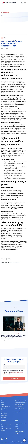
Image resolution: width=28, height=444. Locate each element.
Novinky (17, 333)
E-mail (4, 364)
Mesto (2, 402)
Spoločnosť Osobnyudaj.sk (21, 423)
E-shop (2, 411)
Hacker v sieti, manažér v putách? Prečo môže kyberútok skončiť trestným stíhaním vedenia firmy (13, 336)
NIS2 (14, 333)
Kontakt (16, 428)
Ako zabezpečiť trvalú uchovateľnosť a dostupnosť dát (11, 43)
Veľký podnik (4, 415)
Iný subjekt (3, 417)
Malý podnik (4, 413)
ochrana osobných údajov (14, 262)
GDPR (4, 37)
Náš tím (16, 424)
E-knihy (3, 430)
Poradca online (18, 410)
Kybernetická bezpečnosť (6, 333)
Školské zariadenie (5, 406)
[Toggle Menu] (25, 2)
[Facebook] (2, 439)
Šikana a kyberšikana (19, 404)
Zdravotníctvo (4, 408)
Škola (2, 404)
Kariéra (16, 426)
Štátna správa (4, 410)
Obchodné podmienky (17, 442)
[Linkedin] (6, 439)
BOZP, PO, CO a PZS (19, 408)
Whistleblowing (18, 406)
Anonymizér (17, 411)
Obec (2, 400)
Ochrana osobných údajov (21, 400)
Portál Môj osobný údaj (6, 424)
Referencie (3, 423)
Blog (2, 426)
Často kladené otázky (6, 428)
